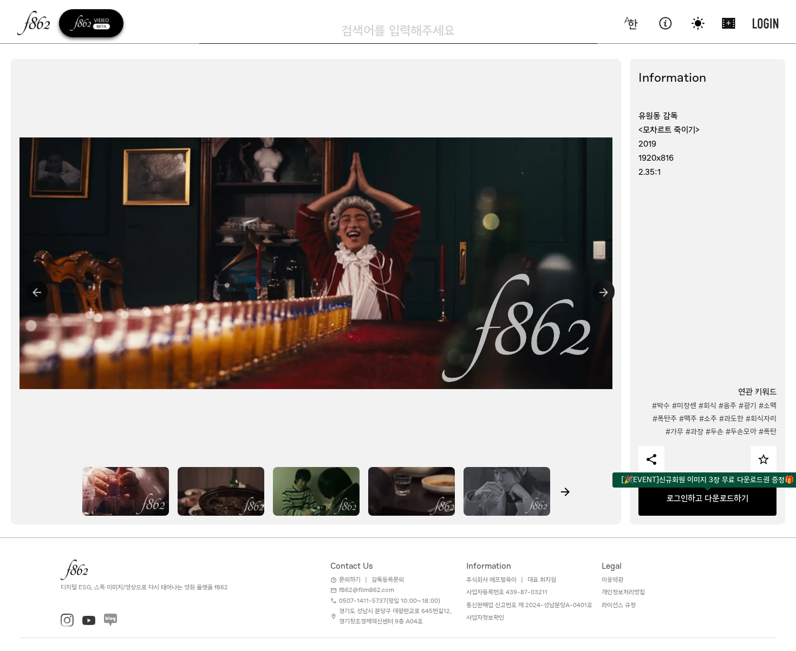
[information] (665, 23)
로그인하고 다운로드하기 (707, 498)
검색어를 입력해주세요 (398, 30)
